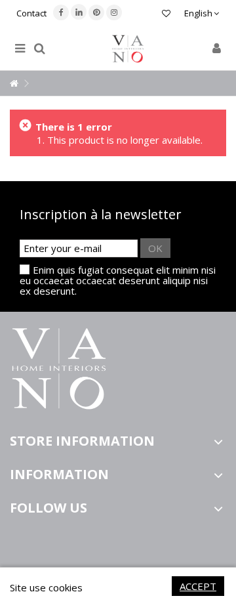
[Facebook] (61, 12)
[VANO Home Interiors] (128, 49)
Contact (31, 13)
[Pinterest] (96, 12)
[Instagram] (114, 12)
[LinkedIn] (79, 12)
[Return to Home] (14, 83)
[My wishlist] (166, 15)
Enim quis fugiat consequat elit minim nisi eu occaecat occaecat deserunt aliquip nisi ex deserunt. (118, 280)
